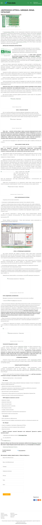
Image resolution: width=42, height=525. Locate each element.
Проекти (2, 513)
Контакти (2, 516)
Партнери (3, 518)
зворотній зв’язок (27, 34)
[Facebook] (34, 500)
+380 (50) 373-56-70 (37, 3)
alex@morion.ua (7, 440)
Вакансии (12, 516)
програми (37, 60)
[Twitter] (36, 500)
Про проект (12, 515)
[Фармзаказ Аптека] (16, 98)
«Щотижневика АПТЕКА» (21, 41)
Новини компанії (4, 514)
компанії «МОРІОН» (35, 56)
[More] (40, 500)
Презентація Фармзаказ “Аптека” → (10, 446)
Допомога (12, 513)
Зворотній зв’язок (13, 514)
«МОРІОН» (39, 33)
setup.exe (32, 65)
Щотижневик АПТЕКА (36, 359)
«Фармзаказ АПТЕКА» (5, 34)
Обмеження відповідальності (21, 523)
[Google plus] (38, 500)
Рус (31, 2)
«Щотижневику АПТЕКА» (9, 32)
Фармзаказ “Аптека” (36, 443)
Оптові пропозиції (4, 515)
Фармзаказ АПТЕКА (22, 346)
